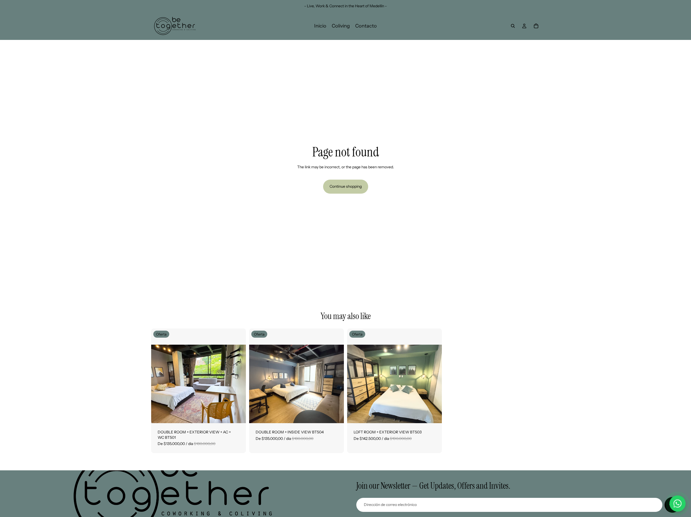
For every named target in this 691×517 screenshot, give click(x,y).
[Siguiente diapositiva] (238, 376)
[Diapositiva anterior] (159, 376)
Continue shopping (346, 186)
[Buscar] (513, 26)
